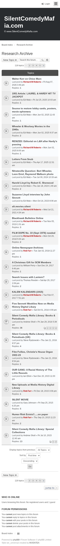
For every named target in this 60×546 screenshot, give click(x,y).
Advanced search (47, 60)
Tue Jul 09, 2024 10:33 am (45, 177)
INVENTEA (34, 543)
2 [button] (29, 66)
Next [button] (43, 65)
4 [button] (36, 66)
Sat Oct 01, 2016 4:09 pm (45, 310)
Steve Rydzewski (31, 340)
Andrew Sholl (29, 322)
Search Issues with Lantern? (28, 277)
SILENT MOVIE (20, 399)
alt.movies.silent (21, 206)
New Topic (8, 59)
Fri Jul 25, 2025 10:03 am (44, 100)
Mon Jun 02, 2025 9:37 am (45, 133)
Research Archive (17, 53)
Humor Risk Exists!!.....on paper (30, 414)
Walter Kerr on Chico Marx (27, 78)
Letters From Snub (22, 159)
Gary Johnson (29, 403)
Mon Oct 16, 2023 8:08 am (45, 201)
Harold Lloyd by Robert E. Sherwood (33, 182)
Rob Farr (27, 251)
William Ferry (29, 265)
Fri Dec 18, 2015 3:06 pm (45, 391)
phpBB (16, 540)
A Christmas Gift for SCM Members (31, 262)
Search (42, 60)
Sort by (23, 455)
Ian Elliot (27, 376)
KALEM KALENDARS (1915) (27, 292)
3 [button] (33, 66)
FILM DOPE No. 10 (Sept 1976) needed (33, 233)
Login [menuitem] (47, 4)
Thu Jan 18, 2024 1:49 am (45, 186)
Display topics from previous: (23, 450)
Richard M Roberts (32, 82)
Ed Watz (27, 100)
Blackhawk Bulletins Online (27, 218)
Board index (7, 533)
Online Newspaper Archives (27, 247)
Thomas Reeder (30, 280)
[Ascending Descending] (30, 461)
